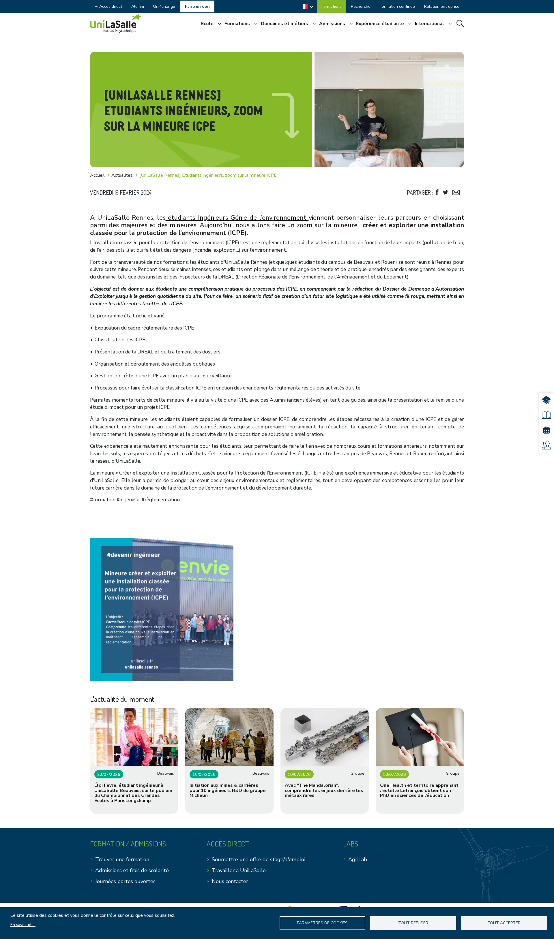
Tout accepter (504, 923)
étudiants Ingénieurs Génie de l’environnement (237, 217)
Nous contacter (230, 881)
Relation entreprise (441, 6)
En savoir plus (22, 924)
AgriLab (357, 859)
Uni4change (164, 6)
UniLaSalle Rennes (246, 262)
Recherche (360, 6)
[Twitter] (445, 192)
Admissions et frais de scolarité (132, 870)
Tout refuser (413, 923)
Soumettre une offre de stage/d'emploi (258, 859)
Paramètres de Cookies (322, 923)
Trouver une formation (122, 859)
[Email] (456, 192)
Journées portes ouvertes (125, 881)
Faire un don (197, 6)
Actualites (122, 175)
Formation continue (397, 6)
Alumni (137, 6)
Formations (331, 6)
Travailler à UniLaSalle (239, 870)
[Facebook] (437, 192)
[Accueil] (116, 23)
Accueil (97, 175)
